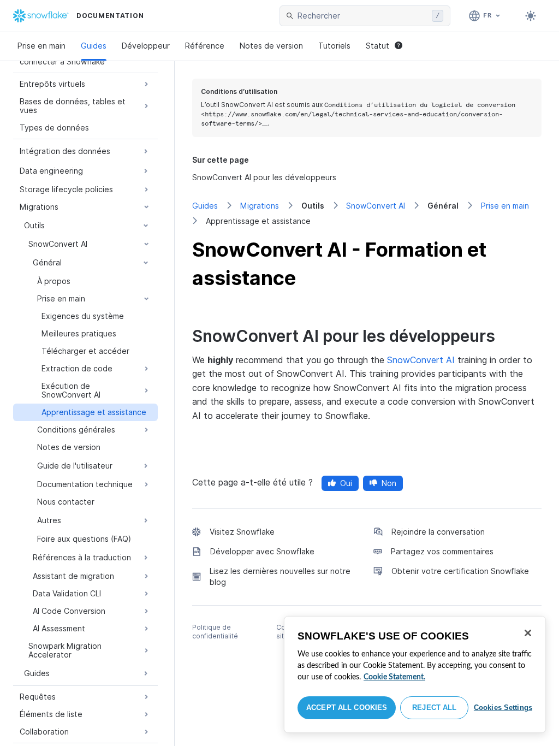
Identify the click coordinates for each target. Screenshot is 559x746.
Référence (204, 45)
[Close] (528, 633)
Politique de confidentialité (215, 631)
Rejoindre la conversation (438, 531)
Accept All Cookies (346, 707)
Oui (346, 483)
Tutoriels (334, 45)
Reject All (434, 707)
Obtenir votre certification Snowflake (460, 571)
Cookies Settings (503, 707)
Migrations (259, 205)
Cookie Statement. (394, 677)
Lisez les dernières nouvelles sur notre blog (280, 576)
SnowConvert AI (375, 205)
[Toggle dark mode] (531, 16)
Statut (377, 45)
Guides (93, 45)
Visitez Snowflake (242, 531)
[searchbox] (362, 16)
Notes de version (271, 45)
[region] (415, 674)
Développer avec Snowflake (262, 551)
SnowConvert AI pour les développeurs (264, 177)
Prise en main (41, 45)
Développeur (146, 45)
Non (389, 483)
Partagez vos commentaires (442, 551)
